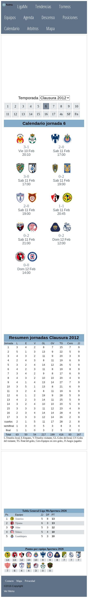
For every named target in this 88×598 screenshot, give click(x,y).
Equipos (10, 17)
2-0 (61, 150)
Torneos (65, 6)
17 (53, 114)
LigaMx (22, 6)
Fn (76, 114)
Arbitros (32, 28)
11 (7, 114)
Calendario (11, 28)
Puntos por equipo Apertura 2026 (44, 548)
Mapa (50, 28)
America (19, 518)
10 (76, 106)
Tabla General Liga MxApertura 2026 (44, 510)
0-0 (26, 269)
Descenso (48, 17)
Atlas (17, 527)
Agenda (29, 17)
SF (69, 114)
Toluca (18, 532)
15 (38, 114)
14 (30, 114)
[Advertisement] (44, 63)
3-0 (26, 180)
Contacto (9, 581)
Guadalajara (21, 536)
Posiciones (70, 17)
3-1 (26, 150)
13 (23, 114)
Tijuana (18, 523)
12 (15, 114)
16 (46, 114)
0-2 (61, 180)
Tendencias (43, 6)
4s (61, 114)
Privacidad (30, 581)
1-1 (61, 209)
